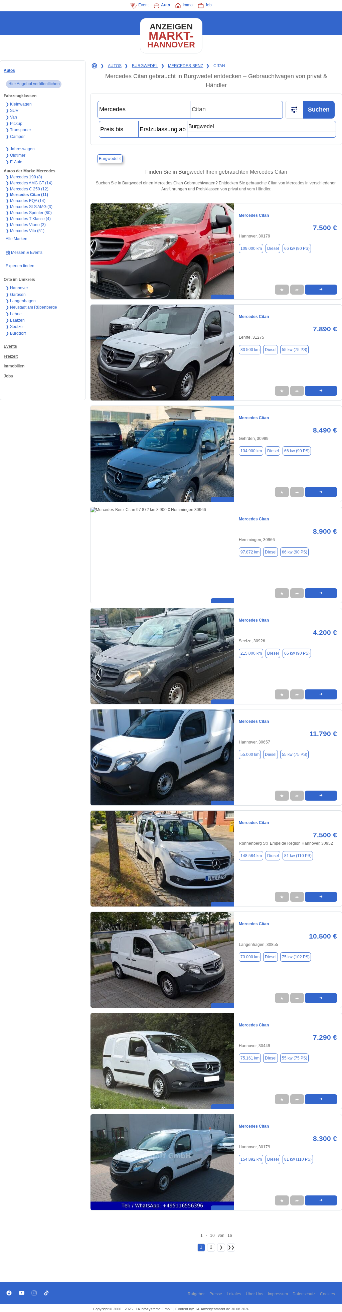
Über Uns (254, 1294)
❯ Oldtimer (15, 155)
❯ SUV (12, 110)
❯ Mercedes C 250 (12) (27, 189)
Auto (165, 5)
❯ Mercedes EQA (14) (25, 200)
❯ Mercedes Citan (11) (27, 194)
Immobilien (14, 366)
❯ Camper (15, 136)
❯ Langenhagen (21, 301)
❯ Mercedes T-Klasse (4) (28, 218)
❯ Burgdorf (16, 333)
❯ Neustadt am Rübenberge (31, 307)
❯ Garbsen (16, 294)
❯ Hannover (17, 288)
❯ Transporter (18, 130)
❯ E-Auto (14, 162)
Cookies (327, 1294)
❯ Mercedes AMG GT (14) (29, 183)
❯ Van (11, 117)
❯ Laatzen (15, 320)
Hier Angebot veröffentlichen (34, 83)
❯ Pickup (14, 123)
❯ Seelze (14, 326)
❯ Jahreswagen (20, 149)
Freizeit (11, 356)
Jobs (8, 376)
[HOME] (94, 66)
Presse (215, 1294)
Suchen (319, 109)
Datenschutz (304, 1294)
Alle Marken (16, 238)
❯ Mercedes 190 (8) (24, 177)
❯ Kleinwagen (19, 104)
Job (208, 5)
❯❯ (231, 1247)
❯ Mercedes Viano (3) (26, 224)
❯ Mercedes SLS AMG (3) (29, 206)
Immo (188, 5)
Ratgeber (196, 1294)
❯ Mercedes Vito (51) (25, 230)
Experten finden (20, 266)
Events (10, 346)
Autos (9, 70)
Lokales (234, 1294)
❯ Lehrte (14, 314)
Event (143, 5)
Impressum (278, 1294)
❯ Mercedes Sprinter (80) (29, 212)
